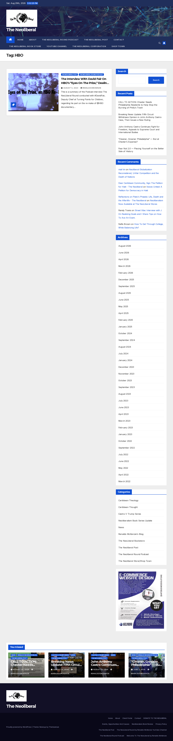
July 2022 (123, 454)
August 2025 (124, 293)
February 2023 (125, 427)
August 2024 (124, 347)
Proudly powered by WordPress (19, 727)
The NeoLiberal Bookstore (131, 541)
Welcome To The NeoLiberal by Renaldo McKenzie (147, 736)
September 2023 (126, 387)
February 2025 (125, 320)
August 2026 (124, 246)
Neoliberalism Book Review (142, 724)
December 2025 (126, 279)
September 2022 (126, 447)
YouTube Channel (57, 46)
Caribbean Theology (128, 500)
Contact (119, 40)
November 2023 (126, 373)
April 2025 (123, 313)
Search (122, 71)
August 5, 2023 (71, 88)
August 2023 (124, 394)
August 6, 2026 (101, 669)
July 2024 (123, 353)
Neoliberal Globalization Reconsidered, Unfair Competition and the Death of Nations (138, 173)
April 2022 (123, 474)
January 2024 (125, 360)
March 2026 (124, 266)
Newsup (43, 727)
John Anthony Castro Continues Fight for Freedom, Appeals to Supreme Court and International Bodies (139, 129)
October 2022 (125, 441)
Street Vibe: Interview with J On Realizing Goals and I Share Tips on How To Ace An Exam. (140, 214)
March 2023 (124, 421)
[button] (160, 43)
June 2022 (123, 461)
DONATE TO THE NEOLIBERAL (155, 718)
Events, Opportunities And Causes (115, 724)
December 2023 (126, 367)
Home (20, 40)
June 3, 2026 (139, 669)
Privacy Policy (161, 724)
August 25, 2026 (21, 669)
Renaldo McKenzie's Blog (130, 534)
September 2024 (126, 340)
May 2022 (123, 468)
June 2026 (123, 252)
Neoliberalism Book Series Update (135, 520)
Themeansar (54, 727)
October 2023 (125, 380)
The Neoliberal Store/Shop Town (134, 561)
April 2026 (123, 259)
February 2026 (125, 273)
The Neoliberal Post (96, 40)
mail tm (121, 169)
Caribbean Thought (128, 507)
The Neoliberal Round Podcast (60, 40)
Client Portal (127, 718)
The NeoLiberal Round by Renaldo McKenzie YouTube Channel (142, 730)
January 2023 (125, 434)
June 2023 (123, 407)
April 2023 (123, 414)
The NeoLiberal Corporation (89, 46)
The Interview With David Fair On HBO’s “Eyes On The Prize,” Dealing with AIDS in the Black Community (85, 83)
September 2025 (126, 286)
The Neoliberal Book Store (25, 46)
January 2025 (125, 326)
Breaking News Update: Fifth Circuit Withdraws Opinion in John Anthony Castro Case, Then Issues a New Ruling (139, 117)
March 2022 (124, 481)
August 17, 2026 (61, 669)
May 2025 (123, 306)
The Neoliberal (21, 29)
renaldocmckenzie (92, 88)
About (33, 40)
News (121, 527)
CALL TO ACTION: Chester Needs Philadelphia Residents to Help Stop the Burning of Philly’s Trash (137, 105)
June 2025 (123, 299)
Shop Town (118, 46)
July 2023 (123, 400)
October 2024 (125, 333)
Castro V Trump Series (129, 514)
